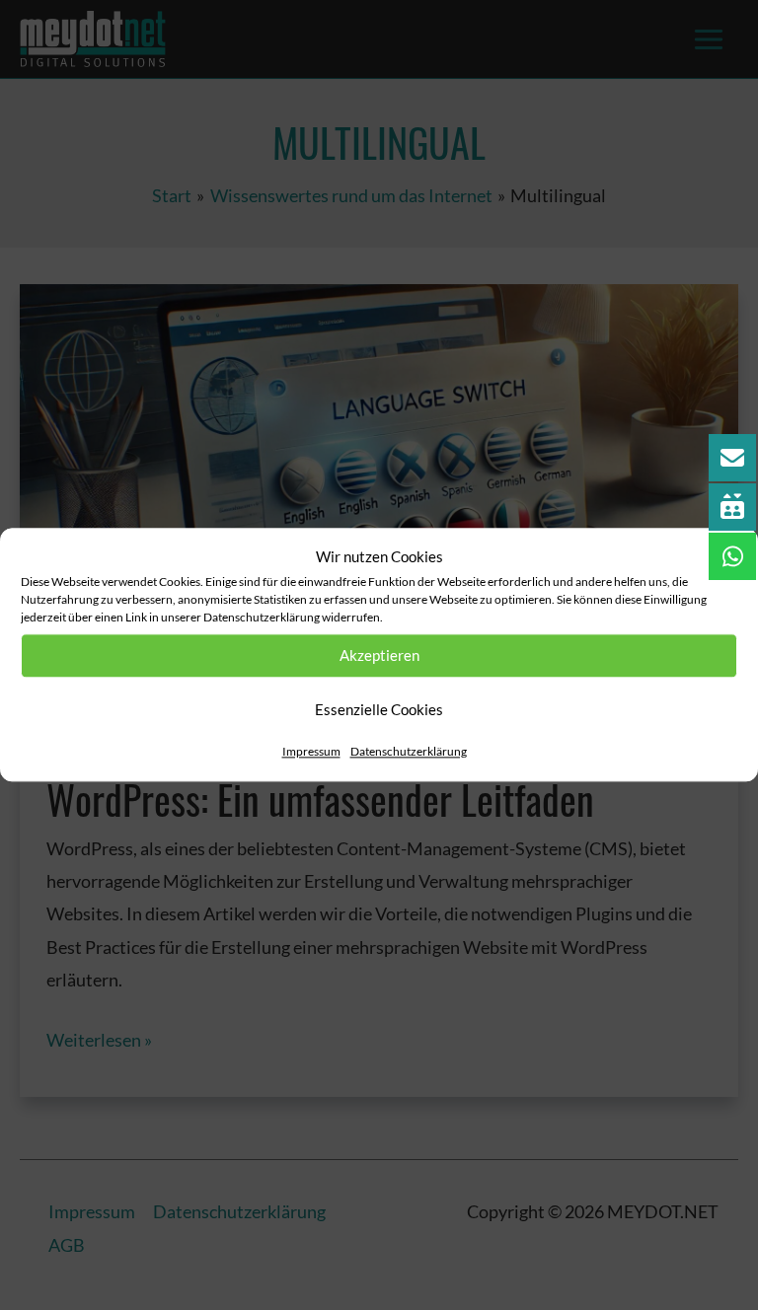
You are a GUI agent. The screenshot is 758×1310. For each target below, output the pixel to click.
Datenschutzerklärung (408, 751)
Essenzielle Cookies (379, 710)
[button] (727, 557)
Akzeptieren (379, 656)
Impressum (311, 751)
